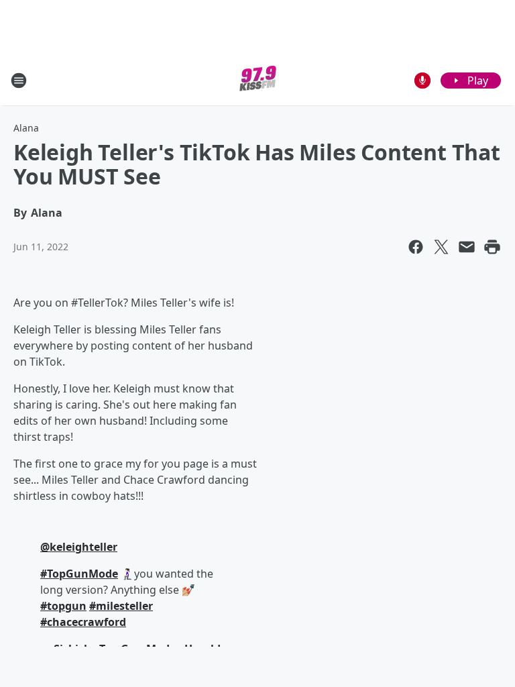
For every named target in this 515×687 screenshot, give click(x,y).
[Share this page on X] (441, 246)
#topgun (63, 605)
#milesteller (121, 605)
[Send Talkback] (422, 80)
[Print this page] (492, 246)
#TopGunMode (79, 573)
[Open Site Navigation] (19, 80)
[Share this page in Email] (466, 246)
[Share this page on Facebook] (415, 246)
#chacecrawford (83, 622)
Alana (26, 127)
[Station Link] (258, 80)
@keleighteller (78, 546)
